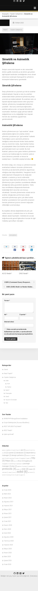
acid (15, 450)
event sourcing (11, 458)
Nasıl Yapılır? (8, 373)
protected (32, 466)
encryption (12, 235)
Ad (5, 314)
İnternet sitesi (9, 322)
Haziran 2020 (8, 545)
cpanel (12, 453)
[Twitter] (24, 1)
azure (28, 450)
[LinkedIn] (17, 1)
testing (9, 475)
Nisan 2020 (8, 552)
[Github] (14, 1)
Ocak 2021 (7, 521)
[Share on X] (6, 247)
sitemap (5, 472)
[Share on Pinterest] (23, 247)
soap (11, 472)
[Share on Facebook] (15, 247)
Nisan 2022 (8, 498)
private (26, 466)
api (23, 450)
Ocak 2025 (7, 490)
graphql (24, 458)
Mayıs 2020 (8, 549)
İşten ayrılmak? (9, 434)
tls (14, 475)
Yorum (7, 300)
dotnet (28, 455)
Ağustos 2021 (8, 501)
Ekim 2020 (7, 529)
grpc (29, 458)
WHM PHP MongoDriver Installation (16, 418)
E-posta (23, 314)
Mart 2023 (7, 494)
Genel (6, 369)
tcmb (4, 475)
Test (7, 403)
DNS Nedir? (23, 273)
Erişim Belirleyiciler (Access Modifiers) (16, 422)
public (18, 469)
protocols (9, 468)
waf (18, 475)
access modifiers (7, 450)
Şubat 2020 (8, 560)
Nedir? (5, 30)
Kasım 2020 (8, 525)
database (21, 453)
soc (15, 472)
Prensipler (9, 393)
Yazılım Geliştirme (16, 14)
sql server (31, 472)
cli (6, 453)
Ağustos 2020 (8, 537)
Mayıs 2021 (8, 509)
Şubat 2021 (8, 517)
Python (9, 387)
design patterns (19, 455)
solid (22, 471)
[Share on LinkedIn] (31, 247)
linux (21, 461)
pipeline (20, 466)
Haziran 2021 (8, 505)
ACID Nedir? (7, 273)
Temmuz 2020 (9, 541)
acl (18, 450)
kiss (16, 461)
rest (25, 469)
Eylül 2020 (7, 533)
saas (32, 469)
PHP (8, 384)
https (9, 460)
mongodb (5, 463)
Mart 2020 (7, 556)
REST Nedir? (8, 430)
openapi (20, 463)
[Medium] (21, 1)
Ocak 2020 (7, 564)
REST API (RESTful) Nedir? (12, 426)
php (14, 466)
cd (32, 450)
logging (28, 461)
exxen (18, 458)
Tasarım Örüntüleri (11, 400)
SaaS (7, 396)
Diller (7, 380)
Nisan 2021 (8, 513)
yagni (22, 475)
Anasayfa (5, 14)
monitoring (13, 463)
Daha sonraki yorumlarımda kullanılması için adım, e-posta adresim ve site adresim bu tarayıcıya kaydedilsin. (18, 331)
